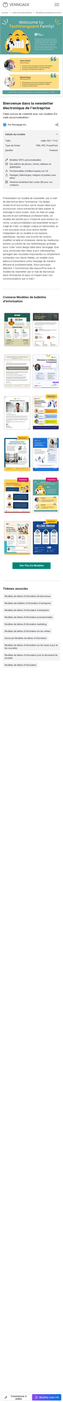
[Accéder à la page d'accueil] (16, 4)
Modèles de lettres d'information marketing (25, 624)
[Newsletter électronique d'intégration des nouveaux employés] (17, 329)
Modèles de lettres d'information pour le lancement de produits (31, 656)
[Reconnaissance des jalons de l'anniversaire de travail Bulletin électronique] (46, 412)
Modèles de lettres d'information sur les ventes (27, 631)
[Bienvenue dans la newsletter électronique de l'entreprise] (46, 496)
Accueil (5, 13)
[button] (16, 1397)
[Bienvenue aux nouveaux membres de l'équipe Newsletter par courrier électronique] (17, 537)
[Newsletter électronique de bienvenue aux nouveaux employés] (46, 537)
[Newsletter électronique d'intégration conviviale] (46, 371)
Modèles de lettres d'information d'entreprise (27, 610)
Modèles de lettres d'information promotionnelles (28, 617)
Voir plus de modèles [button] (31, 565)
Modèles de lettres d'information (20, 665)
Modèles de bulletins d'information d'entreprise (28, 603)
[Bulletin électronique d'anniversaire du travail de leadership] (46, 454)
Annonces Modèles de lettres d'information (26, 638)
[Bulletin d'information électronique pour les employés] (46, 329)
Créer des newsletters (22, 13)
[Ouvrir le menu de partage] (57, 124)
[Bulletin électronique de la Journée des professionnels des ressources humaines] (17, 371)
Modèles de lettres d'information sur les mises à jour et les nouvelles (31, 646)
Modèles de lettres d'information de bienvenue (28, 596)
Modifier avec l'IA (49, 1397)
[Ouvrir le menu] (57, 4)
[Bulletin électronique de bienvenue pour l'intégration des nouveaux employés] (17, 412)
